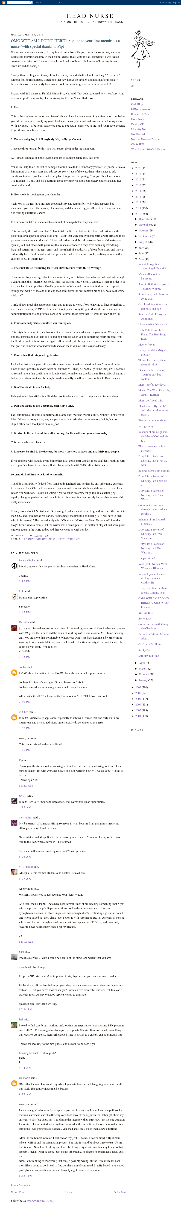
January (143, 680)
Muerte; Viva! (146, 344)
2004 (138, 716)
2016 (138, 179)
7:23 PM (25, 657)
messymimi (25, 817)
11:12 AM (26, 941)
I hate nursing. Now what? (153, 324)
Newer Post (17, 1192)
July (141, 247)
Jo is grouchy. (146, 426)
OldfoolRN (137, 144)
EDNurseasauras (140, 109)
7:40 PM (25, 702)
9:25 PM (25, 750)
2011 (138, 208)
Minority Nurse (140, 129)
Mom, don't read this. (150, 400)
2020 (138, 168)
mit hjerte (144, 650)
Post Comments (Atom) (40, 1200)
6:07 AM (25, 878)
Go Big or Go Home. (150, 644)
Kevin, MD (137, 124)
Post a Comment (20, 1185)
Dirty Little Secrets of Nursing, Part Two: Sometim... (151, 534)
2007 (138, 699)
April (142, 663)
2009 (138, 687)
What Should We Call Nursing (148, 149)
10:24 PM (26, 1009)
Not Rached (138, 134)
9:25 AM (25, 1094)
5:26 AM (25, 857)
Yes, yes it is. (145, 613)
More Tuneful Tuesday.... (152, 384)
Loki (21, 591)
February (144, 674)
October (144, 230)
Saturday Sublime (148, 656)
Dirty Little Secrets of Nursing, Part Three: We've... (151, 495)
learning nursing (35, 539)
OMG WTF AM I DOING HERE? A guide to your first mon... (153, 602)
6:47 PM (25, 612)
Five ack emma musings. (152, 420)
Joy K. (22, 795)
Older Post (120, 1192)
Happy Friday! (146, 558)
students (73, 539)
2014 (138, 191)
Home (68, 1192)
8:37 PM (25, 728)
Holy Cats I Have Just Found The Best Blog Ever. (152, 334)
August (143, 242)
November (145, 225)
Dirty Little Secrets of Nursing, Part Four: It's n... (152, 480)
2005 (138, 710)
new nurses (57, 539)
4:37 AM (25, 807)
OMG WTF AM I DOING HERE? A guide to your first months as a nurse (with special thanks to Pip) (65, 43)
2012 (138, 202)
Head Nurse (90, 15)
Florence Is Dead (140, 114)
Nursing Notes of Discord (145, 139)
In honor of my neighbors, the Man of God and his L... (153, 436)
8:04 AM (25, 1068)
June (142, 253)
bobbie (23, 667)
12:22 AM (26, 785)
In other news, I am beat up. (154, 471)
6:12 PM (25, 581)
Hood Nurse (138, 119)
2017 (138, 174)
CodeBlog (137, 104)
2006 (138, 704)
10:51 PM (26, 1176)
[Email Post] (46, 535)
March (143, 669)
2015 (138, 185)
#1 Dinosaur (26, 867)
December (145, 219)
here (83, 873)
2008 (138, 693)
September (145, 236)
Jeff (21, 1019)
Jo (132, 86)
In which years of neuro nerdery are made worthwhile (151, 578)
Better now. (144, 618)
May (142, 259)
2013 (138, 197)
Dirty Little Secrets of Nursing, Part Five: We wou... (152, 460)
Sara (21, 952)
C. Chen (23, 712)
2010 (138, 214)
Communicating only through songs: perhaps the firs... (152, 509)
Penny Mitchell (28, 560)
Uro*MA (24, 622)
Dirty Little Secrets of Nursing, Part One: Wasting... (151, 548)
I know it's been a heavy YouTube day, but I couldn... (152, 374)
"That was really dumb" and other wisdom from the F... (153, 410)
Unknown (24, 1078)
